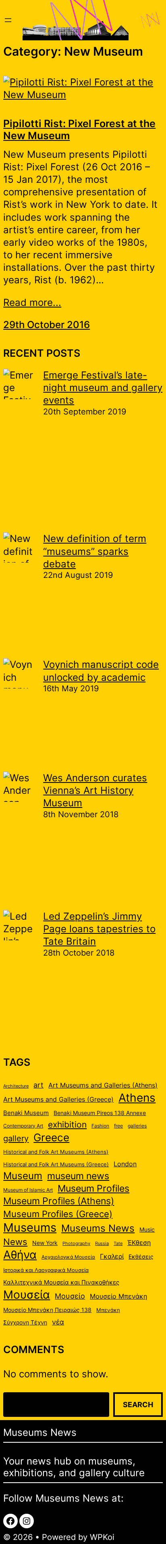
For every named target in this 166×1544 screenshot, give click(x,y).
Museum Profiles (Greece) (57, 1214)
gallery (16, 1138)
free (118, 1126)
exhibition (67, 1124)
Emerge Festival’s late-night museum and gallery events (102, 387)
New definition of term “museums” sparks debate (94, 551)
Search (138, 1404)
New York (45, 1243)
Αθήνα (20, 1255)
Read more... (32, 302)
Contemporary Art (23, 1126)
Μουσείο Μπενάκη (118, 1296)
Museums (29, 1227)
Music (147, 1229)
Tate (118, 1243)
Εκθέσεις (141, 1256)
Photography (76, 1243)
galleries (137, 1126)
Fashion (100, 1126)
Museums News (98, 1228)
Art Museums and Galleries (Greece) (58, 1099)
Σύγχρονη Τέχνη (25, 1322)
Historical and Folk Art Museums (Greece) (56, 1164)
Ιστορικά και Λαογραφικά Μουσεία (46, 1270)
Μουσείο (70, 1296)
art (38, 1084)
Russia (102, 1243)
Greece (51, 1137)
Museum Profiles (93, 1188)
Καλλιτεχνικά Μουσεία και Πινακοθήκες (61, 1282)
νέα (58, 1322)
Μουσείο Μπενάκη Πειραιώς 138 (47, 1310)
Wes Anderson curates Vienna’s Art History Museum (95, 790)
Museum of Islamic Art (28, 1190)
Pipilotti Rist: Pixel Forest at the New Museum (79, 129)
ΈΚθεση (139, 1243)
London (125, 1164)
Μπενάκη (108, 1310)
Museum (22, 1176)
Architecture (16, 1086)
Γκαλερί (112, 1256)
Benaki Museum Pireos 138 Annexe (100, 1113)
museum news (78, 1175)
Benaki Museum (26, 1113)
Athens (137, 1098)
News (15, 1241)
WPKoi (102, 1537)
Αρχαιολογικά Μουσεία (68, 1257)
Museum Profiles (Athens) (58, 1200)
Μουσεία (26, 1294)
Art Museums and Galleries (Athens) (103, 1085)
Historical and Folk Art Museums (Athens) (55, 1152)
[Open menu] (8, 20)
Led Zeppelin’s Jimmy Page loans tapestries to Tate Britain (99, 928)
